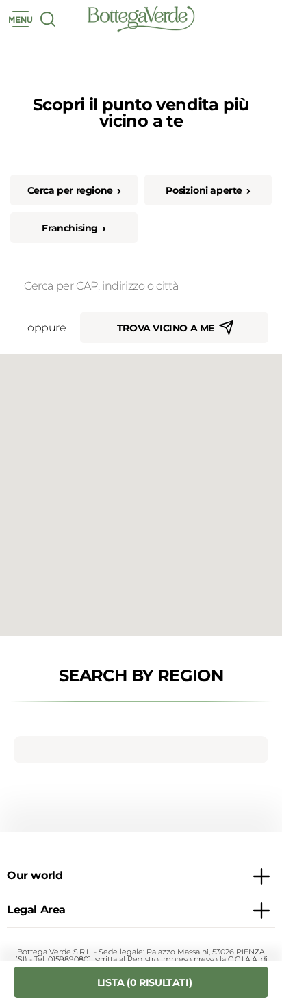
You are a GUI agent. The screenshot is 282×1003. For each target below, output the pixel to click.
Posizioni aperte (204, 190)
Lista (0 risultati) (144, 982)
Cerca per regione (70, 190)
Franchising (70, 228)
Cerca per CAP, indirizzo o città (83, 276)
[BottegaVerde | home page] (141, 19)
